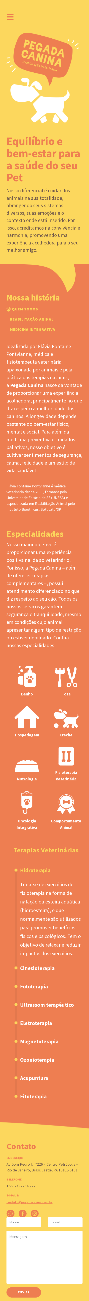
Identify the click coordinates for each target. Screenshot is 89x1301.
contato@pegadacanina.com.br (29, 1202)
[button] (49, 917)
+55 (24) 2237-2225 (21, 1186)
